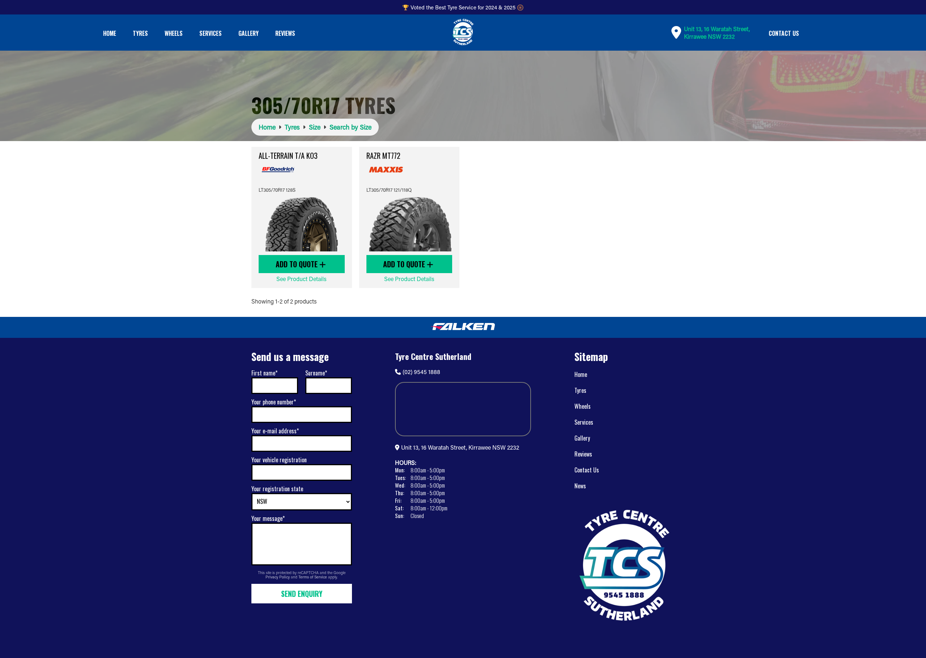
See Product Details (301, 279)
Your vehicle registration (279, 459)
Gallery (248, 33)
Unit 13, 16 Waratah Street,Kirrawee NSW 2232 (717, 32)
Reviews (285, 33)
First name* (264, 373)
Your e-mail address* (275, 430)
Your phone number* (273, 402)
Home (109, 33)
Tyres (140, 33)
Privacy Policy (278, 577)
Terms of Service (313, 577)
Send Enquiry (301, 593)
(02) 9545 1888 (421, 371)
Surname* (316, 373)
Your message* (268, 518)
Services (210, 33)
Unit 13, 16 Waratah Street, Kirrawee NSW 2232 (460, 447)
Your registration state (277, 488)
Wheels (174, 33)
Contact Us (784, 33)
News (580, 485)
